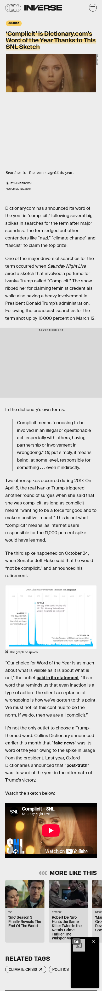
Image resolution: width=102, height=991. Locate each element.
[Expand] (76, 941)
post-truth (76, 765)
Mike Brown (23, 183)
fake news (64, 743)
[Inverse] (43, 8)
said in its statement (58, 677)
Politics (60, 969)
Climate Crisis (23, 969)
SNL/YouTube (98, 59)
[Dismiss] (93, 941)
